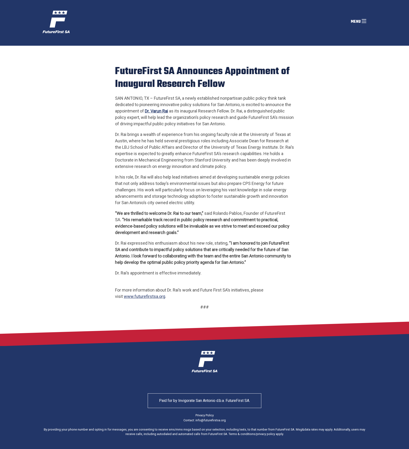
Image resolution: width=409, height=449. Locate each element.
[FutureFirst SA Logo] (56, 22)
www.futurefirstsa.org (144, 296)
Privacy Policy (205, 415)
